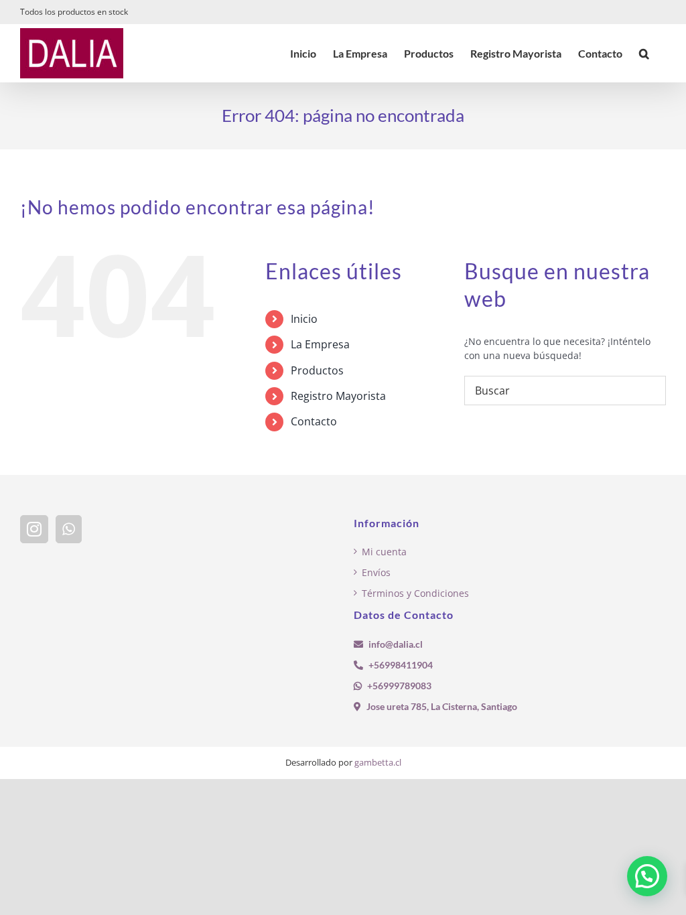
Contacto (314, 421)
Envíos (376, 572)
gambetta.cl (377, 762)
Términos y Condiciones (415, 593)
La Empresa (320, 344)
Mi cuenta (384, 551)
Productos (317, 370)
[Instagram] (34, 529)
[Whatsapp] (69, 529)
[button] (644, 53)
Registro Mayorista (338, 396)
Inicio (304, 318)
